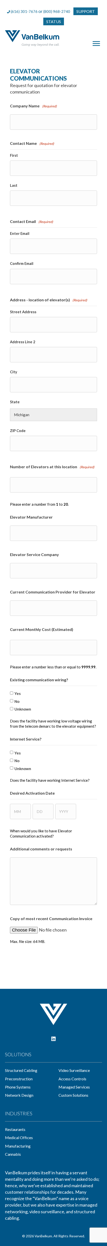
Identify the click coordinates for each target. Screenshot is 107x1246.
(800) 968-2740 (56, 11)
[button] (53, 1038)
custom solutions (73, 1095)
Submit (21, 954)
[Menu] (96, 43)
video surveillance (74, 1070)
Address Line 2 (22, 342)
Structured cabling (21, 1070)
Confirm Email (21, 263)
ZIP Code (18, 431)
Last (13, 185)
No (16, 701)
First (14, 155)
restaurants (15, 1129)
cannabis (13, 1154)
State (15, 402)
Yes (17, 693)
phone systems (18, 1087)
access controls (72, 1078)
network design (19, 1095)
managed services (74, 1087)
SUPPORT (85, 11)
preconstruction (19, 1078)
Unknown (22, 709)
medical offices (19, 1137)
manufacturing (18, 1146)
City (13, 372)
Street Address (23, 312)
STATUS (53, 21)
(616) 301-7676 (24, 11)
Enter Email (19, 233)
